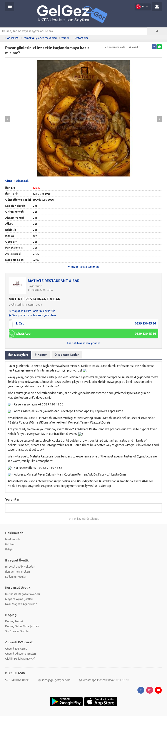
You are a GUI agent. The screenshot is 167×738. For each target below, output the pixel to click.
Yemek (65, 38)
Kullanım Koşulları (16, 576)
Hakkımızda (12, 539)
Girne (9, 180)
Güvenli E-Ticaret (16, 648)
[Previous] (7, 119)
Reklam (10, 544)
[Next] (159, 119)
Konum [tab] (42, 354)
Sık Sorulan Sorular (17, 631)
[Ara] (157, 31)
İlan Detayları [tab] (18, 354)
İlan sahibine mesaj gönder (83, 343)
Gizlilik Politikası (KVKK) (20, 658)
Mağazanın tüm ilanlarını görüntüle (33, 310)
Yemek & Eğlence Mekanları (40, 38)
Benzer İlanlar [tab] (68, 354)
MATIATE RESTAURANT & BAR (53, 281)
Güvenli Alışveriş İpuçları (20, 653)
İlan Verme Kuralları (17, 571)
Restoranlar (81, 38)
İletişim (9, 549)
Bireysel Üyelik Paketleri (20, 566)
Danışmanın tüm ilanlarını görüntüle (34, 315)
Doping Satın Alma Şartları (22, 626)
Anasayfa (12, 38)
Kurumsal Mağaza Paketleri (22, 593)
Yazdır (136, 47)
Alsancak (22, 180)
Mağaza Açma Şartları (19, 598)
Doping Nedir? (14, 621)
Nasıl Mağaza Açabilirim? (21, 603)
